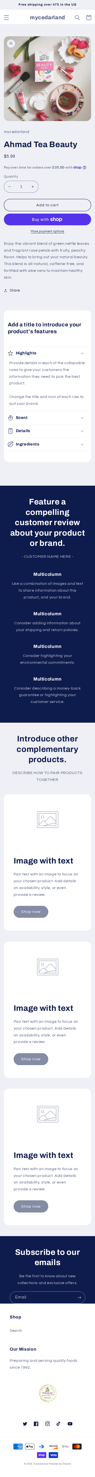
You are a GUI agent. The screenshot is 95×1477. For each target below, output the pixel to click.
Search (16, 1331)
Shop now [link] (30, 912)
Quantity (11, 176)
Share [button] (15, 290)
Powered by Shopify (60, 1464)
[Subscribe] (79, 1297)
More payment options (47, 231)
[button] (6, 17)
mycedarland (40, 1464)
